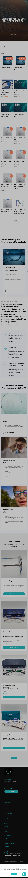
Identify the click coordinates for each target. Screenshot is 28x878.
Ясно (14, 874)
